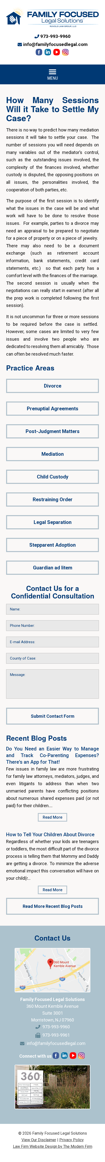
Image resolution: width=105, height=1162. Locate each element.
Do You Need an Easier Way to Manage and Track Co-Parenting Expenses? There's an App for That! (52, 755)
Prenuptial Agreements (52, 409)
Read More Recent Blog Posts (53, 906)
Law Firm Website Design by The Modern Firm (52, 1146)
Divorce (52, 386)
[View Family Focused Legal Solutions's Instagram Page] (66, 53)
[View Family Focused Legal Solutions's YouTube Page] (57, 53)
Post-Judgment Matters (53, 431)
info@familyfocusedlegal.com (55, 44)
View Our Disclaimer (38, 1140)
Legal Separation (53, 522)
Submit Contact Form (52, 716)
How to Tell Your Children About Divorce (50, 834)
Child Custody (52, 477)
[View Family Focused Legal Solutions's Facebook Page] (39, 53)
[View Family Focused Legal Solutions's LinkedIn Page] (48, 53)
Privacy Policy (71, 1140)
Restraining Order (53, 499)
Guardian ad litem (52, 568)
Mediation (53, 454)
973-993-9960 (55, 36)
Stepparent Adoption (52, 545)
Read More (52, 817)
